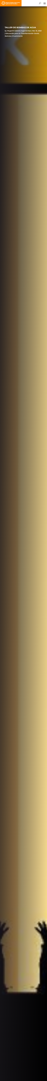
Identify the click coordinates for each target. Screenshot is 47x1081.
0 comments (17, 36)
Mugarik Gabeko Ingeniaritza (19, 31)
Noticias (8, 36)
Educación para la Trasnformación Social (22, 33)
